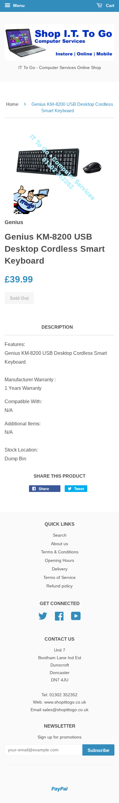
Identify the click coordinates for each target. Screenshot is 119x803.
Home (12, 104)
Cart (109, 5)
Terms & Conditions (59, 552)
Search (60, 535)
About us (59, 544)
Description (57, 327)
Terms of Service (59, 577)
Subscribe (98, 750)
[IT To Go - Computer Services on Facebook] (59, 618)
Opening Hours (59, 560)
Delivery (59, 569)
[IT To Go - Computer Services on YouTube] (76, 618)
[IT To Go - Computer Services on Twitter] (42, 618)
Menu (18, 5)
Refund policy (59, 586)
